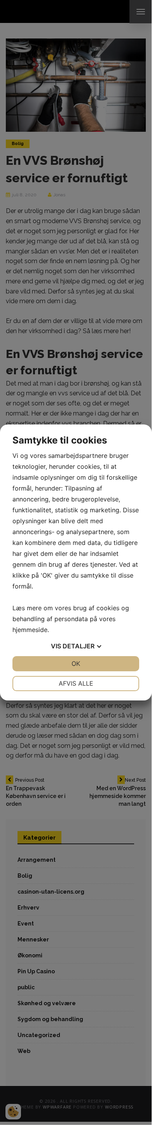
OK (76, 663)
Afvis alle (76, 683)
